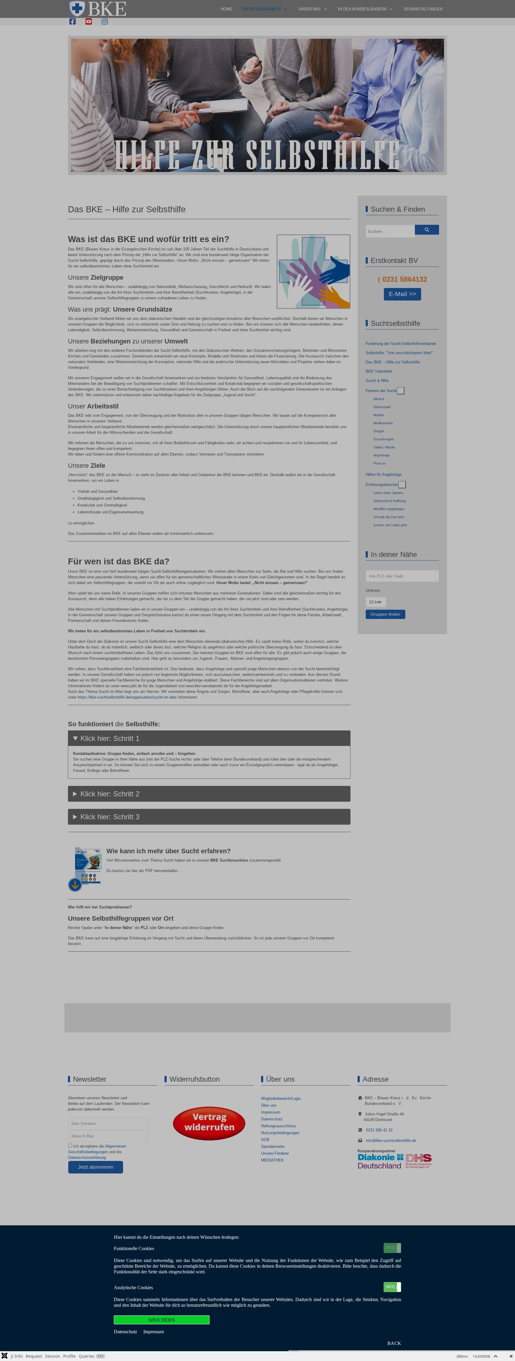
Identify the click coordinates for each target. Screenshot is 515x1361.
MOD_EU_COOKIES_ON (393, 1248)
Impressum (153, 1331)
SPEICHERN (161, 1320)
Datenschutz (126, 1331)
